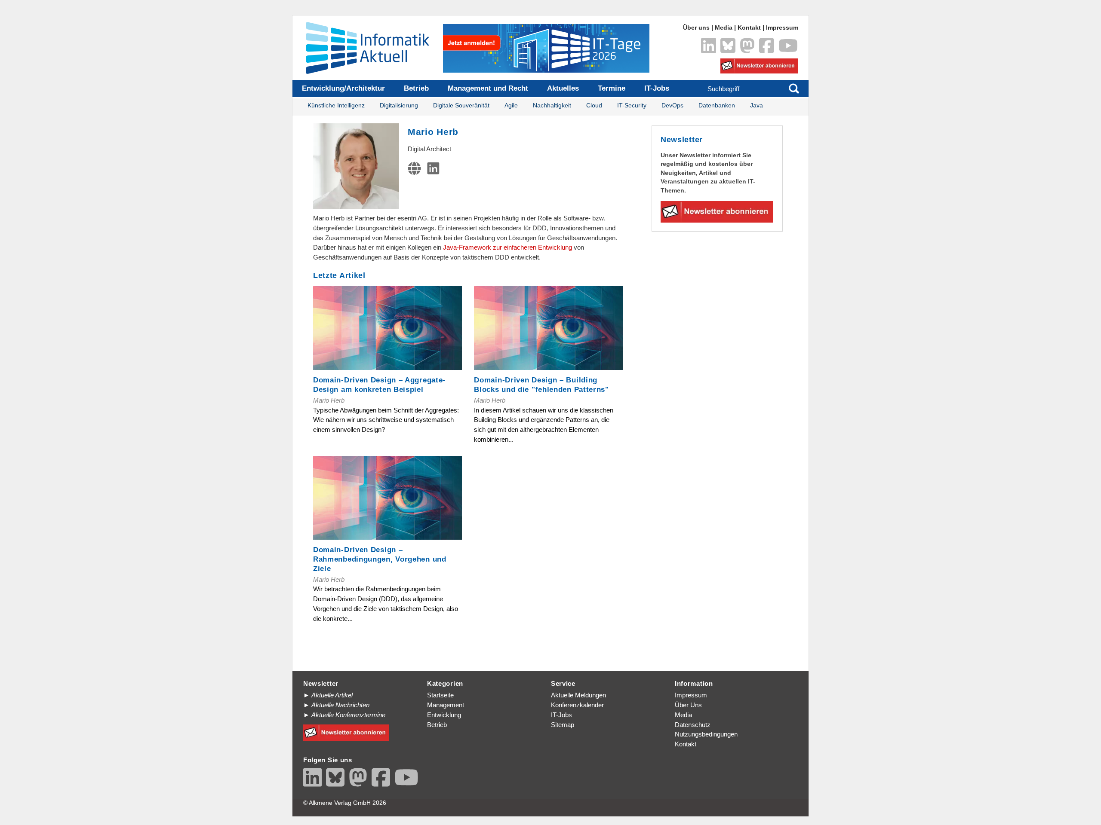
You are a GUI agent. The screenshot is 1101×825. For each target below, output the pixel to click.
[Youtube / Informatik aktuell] (406, 777)
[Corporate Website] (416, 170)
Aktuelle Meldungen (578, 695)
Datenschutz (692, 724)
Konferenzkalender (577, 705)
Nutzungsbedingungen (706, 734)
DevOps (672, 105)
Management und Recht (488, 88)
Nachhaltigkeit (552, 105)
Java (756, 105)
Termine (611, 88)
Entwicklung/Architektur (343, 88)
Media (723, 27)
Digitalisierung (399, 105)
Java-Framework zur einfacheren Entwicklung (507, 247)
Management (445, 705)
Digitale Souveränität (461, 105)
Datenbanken (716, 105)
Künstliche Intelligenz (336, 105)
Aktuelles (563, 88)
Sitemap (562, 724)
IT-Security (631, 105)
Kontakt (749, 27)
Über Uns (688, 705)
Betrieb (416, 88)
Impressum (782, 27)
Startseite (440, 695)
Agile (511, 105)
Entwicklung (444, 714)
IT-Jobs (656, 88)
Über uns (696, 27)
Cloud (594, 105)
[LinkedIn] (435, 170)
